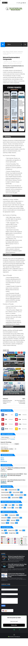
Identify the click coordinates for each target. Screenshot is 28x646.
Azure (20, 530)
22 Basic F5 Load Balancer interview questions (16, 468)
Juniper (17, 507)
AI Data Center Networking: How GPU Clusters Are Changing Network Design (17, 575)
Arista (2, 505)
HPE (2, 507)
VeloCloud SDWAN (19, 495)
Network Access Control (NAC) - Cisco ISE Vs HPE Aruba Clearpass (17, 474)
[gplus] (25, 3)
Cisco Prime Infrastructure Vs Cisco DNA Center (16, 480)
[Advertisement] (14, 27)
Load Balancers (15, 517)
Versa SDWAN (4, 497)
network (15, 51)
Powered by (10, 629)
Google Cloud (12, 533)
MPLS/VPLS (3, 520)
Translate (12, 439)
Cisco (5, 359)
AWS (2, 530)
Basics (7, 51)
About (2, 459)
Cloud (2, 515)
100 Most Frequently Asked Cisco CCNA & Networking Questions (16, 557)
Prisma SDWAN (16, 492)
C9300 (5, 375)
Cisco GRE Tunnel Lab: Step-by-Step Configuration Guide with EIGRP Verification (17, 566)
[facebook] (17, 3)
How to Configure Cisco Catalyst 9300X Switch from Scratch (14, 378)
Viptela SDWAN (15, 497)
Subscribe (14, 625)
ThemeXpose (17, 636)
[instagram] (23, 3)
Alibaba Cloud (11, 530)
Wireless (12, 523)
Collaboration (12, 515)
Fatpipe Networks (13, 489)
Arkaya (2, 489)
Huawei (9, 507)
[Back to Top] (14, 635)
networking (20, 51)
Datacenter (4, 517)
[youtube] (21, 3)
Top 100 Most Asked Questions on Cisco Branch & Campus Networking (14, 392)
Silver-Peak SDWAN (5, 495)
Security (3, 523)
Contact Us (4, 461)
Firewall (11, 51)
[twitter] (19, 3)
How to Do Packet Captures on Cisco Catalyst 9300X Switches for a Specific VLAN (14, 363)
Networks (13, 520)
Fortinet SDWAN (5, 492)
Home (4, 51)
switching (9, 53)
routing (4, 53)
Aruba (10, 505)
